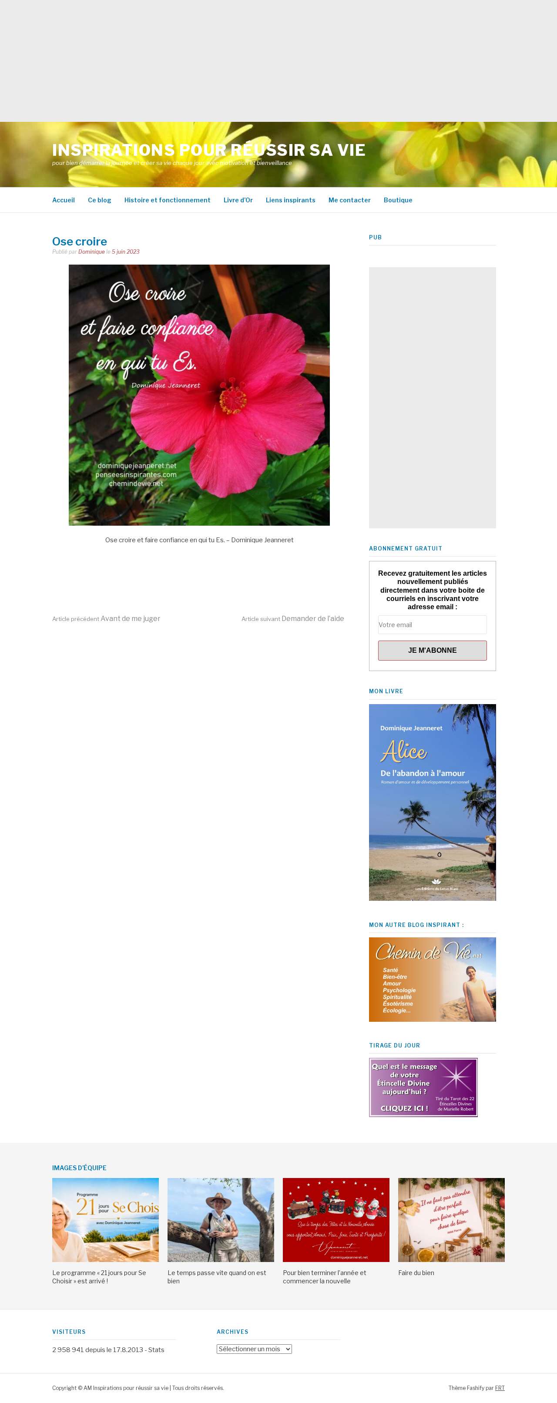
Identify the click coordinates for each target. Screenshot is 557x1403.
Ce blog (99, 200)
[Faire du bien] (451, 1260)
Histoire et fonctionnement (167, 200)
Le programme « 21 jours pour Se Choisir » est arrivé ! (99, 1276)
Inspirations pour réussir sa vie (209, 150)
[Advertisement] (261, 61)
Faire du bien (416, 1272)
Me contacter (350, 200)
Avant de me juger (106, 618)
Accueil (63, 200)
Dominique (91, 251)
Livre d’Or (238, 200)
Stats (156, 1350)
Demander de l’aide (293, 618)
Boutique (398, 200)
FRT (500, 1388)
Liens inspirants (290, 200)
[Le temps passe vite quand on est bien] (221, 1260)
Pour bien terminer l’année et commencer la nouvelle (324, 1276)
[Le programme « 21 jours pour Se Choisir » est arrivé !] (105, 1260)
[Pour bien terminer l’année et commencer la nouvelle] (336, 1260)
